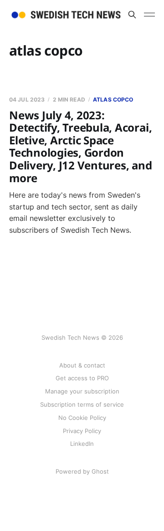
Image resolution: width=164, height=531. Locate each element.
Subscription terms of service (82, 404)
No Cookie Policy (82, 417)
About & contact (82, 365)
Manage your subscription (82, 391)
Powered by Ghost (82, 471)
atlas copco (113, 99)
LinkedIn (82, 443)
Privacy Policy (82, 430)
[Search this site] (132, 14)
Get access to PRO (82, 378)
